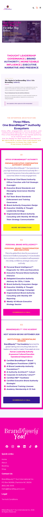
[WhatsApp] (36, 446)
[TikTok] (30, 446)
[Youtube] (19, 446)
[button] (40, 7)
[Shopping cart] (37, 8)
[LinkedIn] (24, 446)
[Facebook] (7, 446)
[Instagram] (13, 446)
